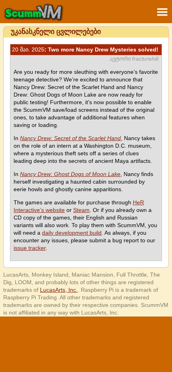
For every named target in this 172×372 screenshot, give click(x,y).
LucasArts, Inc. (59, 290)
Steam (81, 210)
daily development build (72, 233)
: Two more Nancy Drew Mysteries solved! (85, 49)
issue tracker (30, 248)
